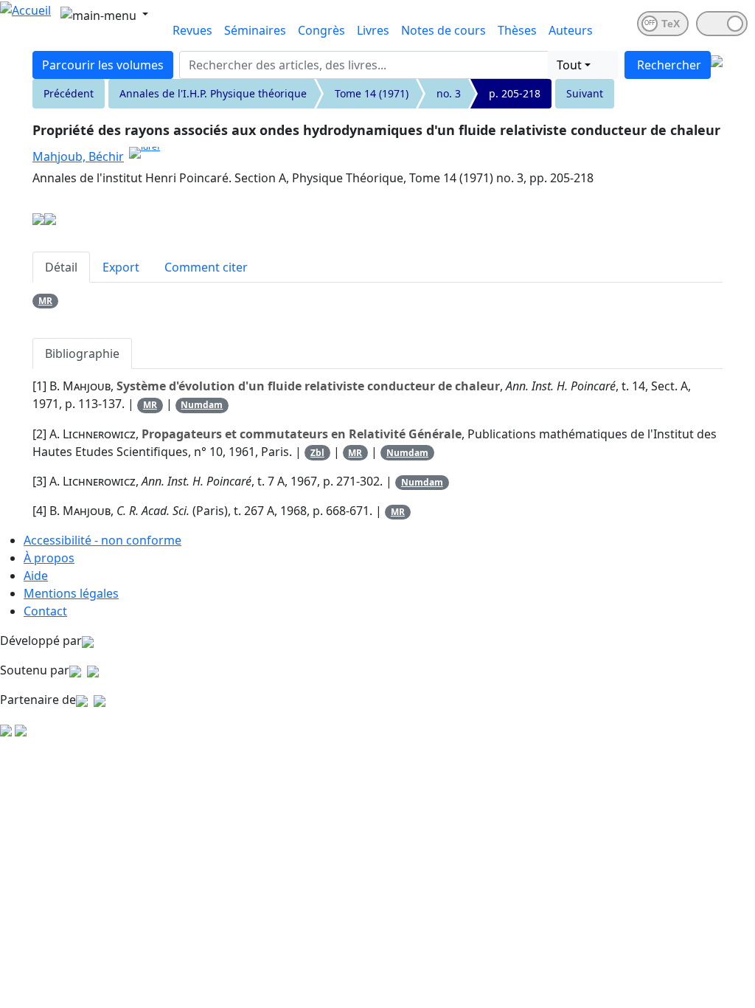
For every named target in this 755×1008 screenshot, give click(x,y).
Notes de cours (443, 30)
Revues (192, 30)
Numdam (202, 404)
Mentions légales (71, 593)
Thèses (517, 30)
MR (45, 300)
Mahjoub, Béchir (78, 156)
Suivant (584, 93)
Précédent (69, 93)
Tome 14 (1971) (371, 93)
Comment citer (206, 267)
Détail (61, 267)
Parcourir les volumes (103, 65)
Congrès (321, 30)
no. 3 (448, 93)
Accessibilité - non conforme (102, 540)
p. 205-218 (514, 93)
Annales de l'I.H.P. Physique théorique (213, 93)
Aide (36, 575)
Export (120, 267)
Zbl (317, 452)
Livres (373, 30)
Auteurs (571, 30)
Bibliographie (82, 353)
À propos (49, 558)
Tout (569, 65)
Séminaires (255, 30)
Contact (45, 611)
